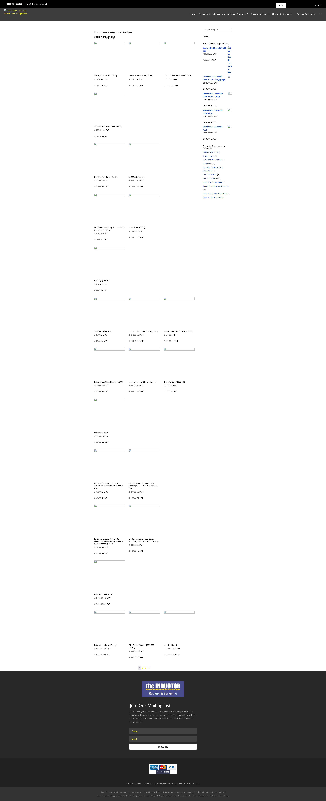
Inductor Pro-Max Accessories (215, 193)
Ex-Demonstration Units (212, 159)
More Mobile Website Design (218, 796)
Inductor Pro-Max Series (213, 182)
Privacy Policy (147, 783)
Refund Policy (170, 783)
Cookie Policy (159, 783)
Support (241, 14)
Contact (287, 14)
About (275, 14)
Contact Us (196, 783)
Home (193, 14)
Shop (281, 5)
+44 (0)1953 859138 (13, 4)
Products (203, 14)
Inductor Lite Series (211, 152)
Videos (216, 14)
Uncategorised (209, 156)
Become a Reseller (260, 14)
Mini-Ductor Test (210, 174)
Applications (228, 14)
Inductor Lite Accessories (213, 197)
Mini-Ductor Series (210, 178)
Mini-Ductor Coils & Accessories (216, 186)
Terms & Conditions (134, 783)
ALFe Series (207, 163)
